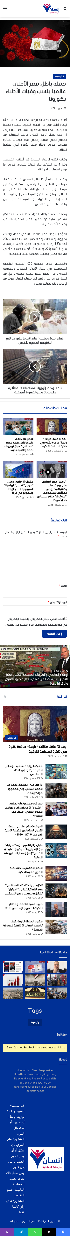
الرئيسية (59, 76)
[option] (35, 666)
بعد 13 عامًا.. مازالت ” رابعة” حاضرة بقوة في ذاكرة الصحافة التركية (53, 442)
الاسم (63, 585)
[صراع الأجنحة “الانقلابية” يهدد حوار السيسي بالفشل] (57, 993)
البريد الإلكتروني (57, 602)
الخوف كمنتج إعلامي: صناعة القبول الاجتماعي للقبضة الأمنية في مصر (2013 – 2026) (24, 830)
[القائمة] (5, 10)
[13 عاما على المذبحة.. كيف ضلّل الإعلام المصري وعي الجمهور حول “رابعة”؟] (56, 790)
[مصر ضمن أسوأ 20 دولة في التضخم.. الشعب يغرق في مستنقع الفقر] (13, 980)
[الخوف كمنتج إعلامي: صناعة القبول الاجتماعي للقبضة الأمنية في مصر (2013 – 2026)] (56, 832)
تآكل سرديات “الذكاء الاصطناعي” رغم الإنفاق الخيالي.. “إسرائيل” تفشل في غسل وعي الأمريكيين (24, 889)
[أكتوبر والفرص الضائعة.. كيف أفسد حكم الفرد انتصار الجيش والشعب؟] (35, 980)
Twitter (62, 1034)
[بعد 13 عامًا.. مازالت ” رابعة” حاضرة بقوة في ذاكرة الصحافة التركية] (52, 426)
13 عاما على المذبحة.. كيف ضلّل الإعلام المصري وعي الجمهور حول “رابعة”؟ (24, 788)
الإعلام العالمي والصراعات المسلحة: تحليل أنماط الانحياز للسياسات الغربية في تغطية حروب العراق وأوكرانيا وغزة (36, 679)
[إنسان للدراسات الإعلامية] (51, 8)
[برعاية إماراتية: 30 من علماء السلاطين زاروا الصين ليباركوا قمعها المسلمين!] (57, 980)
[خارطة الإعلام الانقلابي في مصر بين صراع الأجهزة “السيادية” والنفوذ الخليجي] (13, 967)
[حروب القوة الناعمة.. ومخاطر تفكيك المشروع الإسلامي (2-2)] (56, 909)
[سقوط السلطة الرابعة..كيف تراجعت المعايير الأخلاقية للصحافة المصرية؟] (56, 927)
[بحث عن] (65, 10)
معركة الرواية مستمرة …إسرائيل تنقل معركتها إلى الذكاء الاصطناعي (24, 770)
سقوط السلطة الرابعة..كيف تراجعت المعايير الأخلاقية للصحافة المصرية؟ (23, 925)
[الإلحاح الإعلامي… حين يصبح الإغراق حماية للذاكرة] (56, 873)
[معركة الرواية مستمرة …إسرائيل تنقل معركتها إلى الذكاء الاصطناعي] (56, 771)
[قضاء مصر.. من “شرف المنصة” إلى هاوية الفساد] (35, 993)
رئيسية (35, 1022)
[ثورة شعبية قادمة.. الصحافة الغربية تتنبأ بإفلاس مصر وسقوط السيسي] (35, 967)
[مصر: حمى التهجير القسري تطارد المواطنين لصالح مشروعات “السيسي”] (13, 993)
